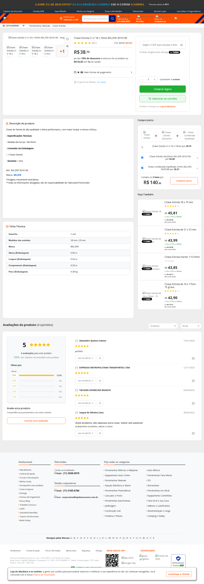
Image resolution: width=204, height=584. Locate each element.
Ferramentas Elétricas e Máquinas (121, 470)
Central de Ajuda (27, 473)
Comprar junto (184, 180)
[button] (193, 358)
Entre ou (158, 19)
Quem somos (71, 550)
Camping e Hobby (156, 516)
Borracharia (153, 485)
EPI (149, 480)
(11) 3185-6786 (70, 490)
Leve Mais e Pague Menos (189, 11)
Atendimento (25, 469)
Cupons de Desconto (12, 11)
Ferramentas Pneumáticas (118, 490)
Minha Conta (25, 481)
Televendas (138, 11)
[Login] (163, 15)
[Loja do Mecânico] (39, 18)
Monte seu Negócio (85, 11)
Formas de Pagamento (29, 497)
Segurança (86, 550)
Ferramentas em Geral (158, 490)
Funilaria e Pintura (113, 516)
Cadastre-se (160, 21)
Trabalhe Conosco (27, 504)
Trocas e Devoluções (29, 477)
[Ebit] (146, 555)
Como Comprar (26, 489)
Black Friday (24, 520)
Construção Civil (113, 510)
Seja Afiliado (60, 11)
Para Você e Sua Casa (158, 500)
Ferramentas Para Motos (160, 475)
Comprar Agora (162, 89)
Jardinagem (110, 505)
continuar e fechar (179, 574)
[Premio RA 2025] (162, 555)
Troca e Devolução (52, 550)
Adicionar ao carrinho (164, 98)
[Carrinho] (175, 16)
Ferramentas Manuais (115, 480)
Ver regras (101, 82)
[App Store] (129, 557)
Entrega (23, 493)
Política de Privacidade (44, 574)
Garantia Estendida (28, 512)
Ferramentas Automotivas (117, 500)
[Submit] (112, 18)
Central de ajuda (33, 550)
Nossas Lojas (160, 11)
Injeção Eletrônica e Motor (118, 485)
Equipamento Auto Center (117, 475)
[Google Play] (129, 563)
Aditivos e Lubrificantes (159, 505)
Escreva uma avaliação (36, 420)
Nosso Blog (24, 501)
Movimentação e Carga (159, 510)
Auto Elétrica (154, 470)
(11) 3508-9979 (70, 473)
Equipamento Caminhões (160, 495)
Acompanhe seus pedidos (31, 485)
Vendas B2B (38, 11)
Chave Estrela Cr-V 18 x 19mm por (171, 146)
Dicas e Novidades (113, 11)
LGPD (22, 508)
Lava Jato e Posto (113, 495)
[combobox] (99, 18)
